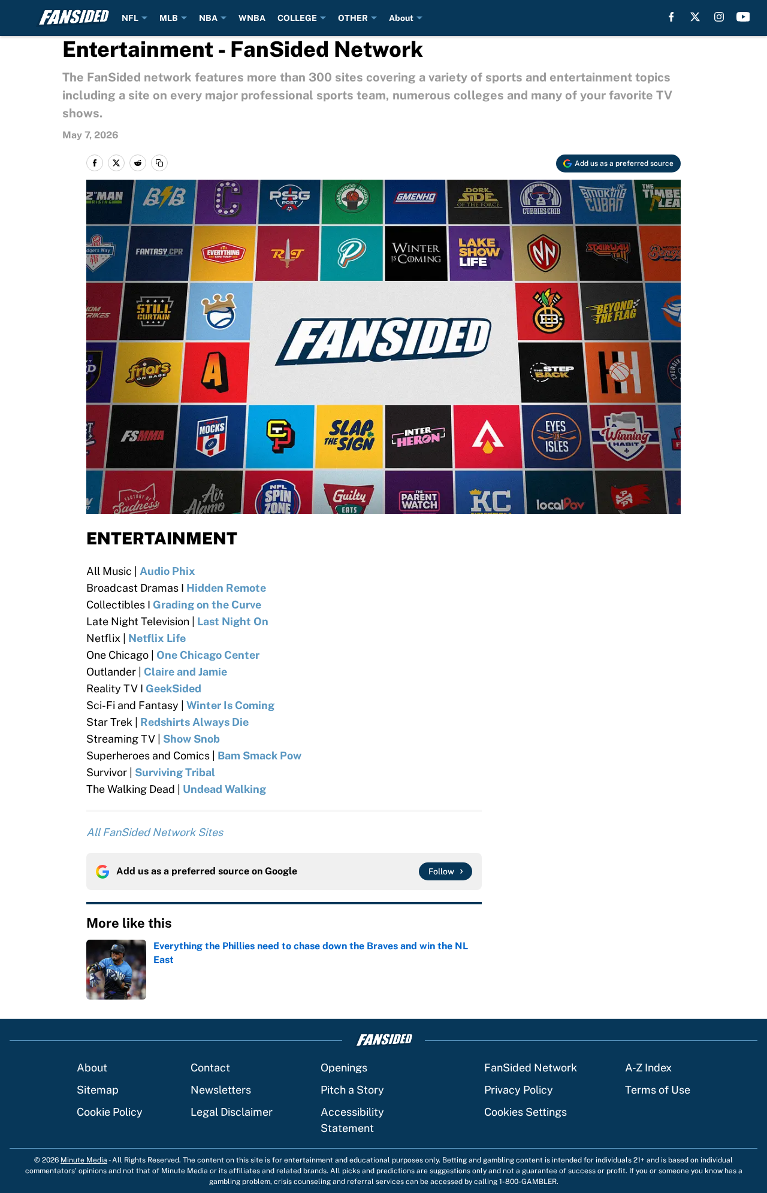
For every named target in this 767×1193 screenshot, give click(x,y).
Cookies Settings (525, 1112)
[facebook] (671, 17)
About (401, 18)
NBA (208, 18)
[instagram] (719, 17)
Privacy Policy (518, 1089)
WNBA (251, 18)
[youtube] (743, 17)
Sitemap (98, 1089)
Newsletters (221, 1089)
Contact (210, 1067)
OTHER (353, 18)
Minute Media (84, 1160)
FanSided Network (530, 1067)
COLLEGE (297, 18)
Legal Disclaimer (232, 1112)
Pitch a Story (352, 1089)
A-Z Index (648, 1067)
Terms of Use (657, 1089)
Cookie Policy (110, 1112)
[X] (695, 17)
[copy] (159, 163)
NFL (130, 18)
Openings (344, 1067)
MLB (168, 18)
